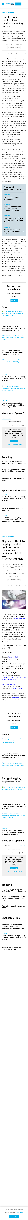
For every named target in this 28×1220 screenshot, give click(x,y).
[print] (25, 53)
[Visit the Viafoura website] (22, 425)
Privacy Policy (19, 1212)
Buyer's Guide (17, 688)
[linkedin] (11, 53)
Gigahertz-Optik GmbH (17, 573)
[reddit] (17, 53)
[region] (14, 422)
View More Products (8, 684)
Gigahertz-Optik (13, 657)
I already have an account (14, 444)
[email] (19, 53)
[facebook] (8, 53)
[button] (3, 4)
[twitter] (14, 53)
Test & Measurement (8, 12)
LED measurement (19, 619)
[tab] (6, 418)
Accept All (14, 1216)
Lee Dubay (15, 697)
